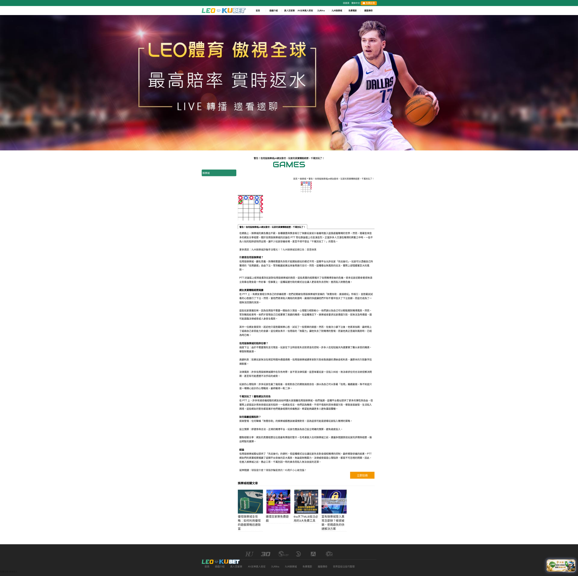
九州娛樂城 (337, 10)
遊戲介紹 (273, 10)
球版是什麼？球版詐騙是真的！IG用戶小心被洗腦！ (279, 470)
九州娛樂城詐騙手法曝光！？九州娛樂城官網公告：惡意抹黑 (283, 249)
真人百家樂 (289, 10)
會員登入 (13, 571)
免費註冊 (370, 3)
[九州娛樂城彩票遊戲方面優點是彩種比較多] (289, 82)
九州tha (321, 10)
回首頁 (346, 3)
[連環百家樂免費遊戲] (278, 502)
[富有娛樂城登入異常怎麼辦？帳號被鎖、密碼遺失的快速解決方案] (334, 502)
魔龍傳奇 (368, 10)
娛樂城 (206, 173)
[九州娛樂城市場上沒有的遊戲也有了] (221, 561)
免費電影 (352, 10)
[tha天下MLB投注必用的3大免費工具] (306, 502)
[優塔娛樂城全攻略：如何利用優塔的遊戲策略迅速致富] (250, 502)
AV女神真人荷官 (305, 10)
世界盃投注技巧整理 (344, 566)
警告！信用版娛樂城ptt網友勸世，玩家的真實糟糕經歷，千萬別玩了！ (272, 227)
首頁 (258, 10)
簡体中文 (355, 3)
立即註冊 (362, 475)
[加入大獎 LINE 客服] (561, 565)
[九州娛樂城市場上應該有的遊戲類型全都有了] (223, 10)
